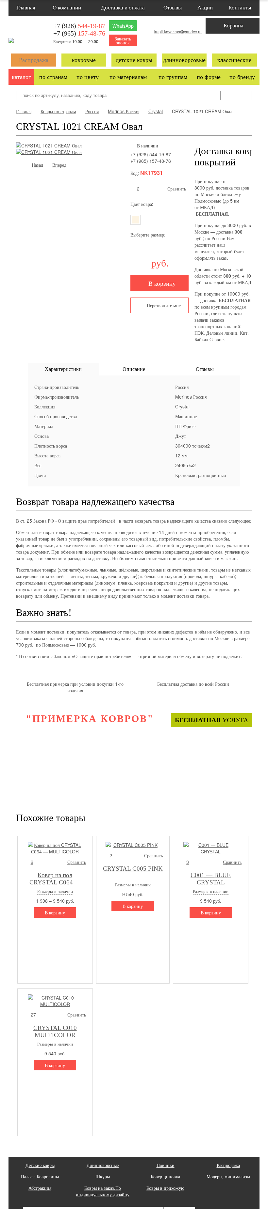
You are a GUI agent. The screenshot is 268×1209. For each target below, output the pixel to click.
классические (234, 60)
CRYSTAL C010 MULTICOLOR (55, 1030)
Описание (134, 369)
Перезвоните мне (164, 305)
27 (33, 1014)
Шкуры (102, 1176)
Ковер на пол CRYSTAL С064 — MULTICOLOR (55, 878)
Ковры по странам (58, 111)
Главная (25, 8)
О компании (67, 8)
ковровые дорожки (84, 62)
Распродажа (33, 60)
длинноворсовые (184, 60)
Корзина (233, 26)
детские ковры (134, 60)
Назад (37, 164)
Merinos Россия (123, 111)
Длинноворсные (103, 1165)
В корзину (162, 283)
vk (226, 42)
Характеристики (63, 369)
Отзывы (172, 8)
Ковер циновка (165, 1176)
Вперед (59, 164)
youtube (238, 42)
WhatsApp (123, 26)
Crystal (155, 111)
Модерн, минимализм (228, 1176)
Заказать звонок (123, 40)
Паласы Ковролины (40, 1176)
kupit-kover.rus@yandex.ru (178, 31)
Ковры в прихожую (165, 1188)
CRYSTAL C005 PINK (133, 868)
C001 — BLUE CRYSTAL (211, 878)
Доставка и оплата (123, 8)
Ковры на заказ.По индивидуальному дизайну (102, 1191)
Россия (92, 111)
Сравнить (176, 188)
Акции (205, 8)
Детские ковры (40, 1165)
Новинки (166, 1165)
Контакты (239, 8)
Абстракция (39, 1188)
